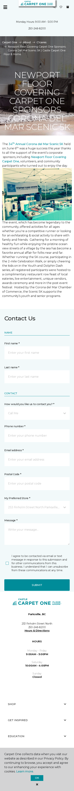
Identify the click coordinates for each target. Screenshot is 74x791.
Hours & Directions (37, 630)
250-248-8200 (37, 28)
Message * (10, 520)
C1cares (42, 42)
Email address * (14, 450)
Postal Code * (12, 474)
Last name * (11, 367)
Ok (37, 777)
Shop (12, 704)
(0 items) (67, 7)
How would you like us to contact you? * (29, 404)
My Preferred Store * (17, 498)
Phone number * (14, 426)
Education (16, 736)
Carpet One (9, 42)
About (27, 42)
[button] (54, 7)
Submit (37, 585)
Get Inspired (18, 720)
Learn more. (25, 771)
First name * (12, 343)
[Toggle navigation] (5, 7)
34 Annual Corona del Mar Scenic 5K (36, 144)
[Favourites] (60, 7)
